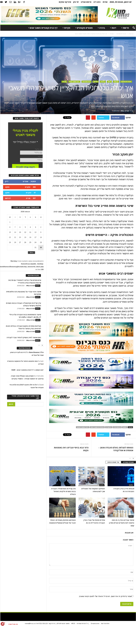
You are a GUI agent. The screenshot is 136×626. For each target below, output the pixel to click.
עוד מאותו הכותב (113, 462)
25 (30, 242)
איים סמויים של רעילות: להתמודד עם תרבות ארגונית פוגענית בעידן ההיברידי (24, 281)
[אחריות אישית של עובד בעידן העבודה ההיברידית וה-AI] (91, 508)
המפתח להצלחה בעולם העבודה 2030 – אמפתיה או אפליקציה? (115, 449)
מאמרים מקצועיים (85, 28)
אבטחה (116, 81)
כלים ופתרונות (86, 81)
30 (41, 247)
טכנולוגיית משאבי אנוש (97, 427)
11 (30, 232)
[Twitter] (6, 2)
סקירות (67, 28)
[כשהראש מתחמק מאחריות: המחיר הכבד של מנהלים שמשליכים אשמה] (62, 508)
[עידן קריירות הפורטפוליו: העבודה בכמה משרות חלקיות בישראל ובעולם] (62, 476)
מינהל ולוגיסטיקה (126, 81)
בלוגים (103, 81)
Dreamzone (95, 623)
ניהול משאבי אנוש (74, 81)
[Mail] (10, 2)
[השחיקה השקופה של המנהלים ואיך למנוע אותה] (91, 476)
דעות (114, 28)
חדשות (126, 28)
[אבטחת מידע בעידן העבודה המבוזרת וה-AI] (121, 476)
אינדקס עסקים (65, 2)
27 (20, 242)
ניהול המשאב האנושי (82, 427)
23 (41, 242)
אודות (105, 2)
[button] (132, 28)
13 (20, 232)
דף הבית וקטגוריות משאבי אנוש (44, 28)
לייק (6, 181)
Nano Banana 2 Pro (36, 352)
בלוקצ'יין (108, 427)
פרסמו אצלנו (86, 2)
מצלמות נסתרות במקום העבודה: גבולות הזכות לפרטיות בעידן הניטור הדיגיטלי (23, 327)
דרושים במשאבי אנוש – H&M (22, 370)
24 (35, 242)
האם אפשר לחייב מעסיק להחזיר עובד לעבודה (24, 337)
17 (35, 237)
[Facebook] (24, 2)
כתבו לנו (97, 2)
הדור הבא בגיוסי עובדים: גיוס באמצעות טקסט (71, 449)
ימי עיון (76, 2)
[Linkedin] (15, 2)
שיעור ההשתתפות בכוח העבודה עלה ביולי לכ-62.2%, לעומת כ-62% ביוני (25, 315)
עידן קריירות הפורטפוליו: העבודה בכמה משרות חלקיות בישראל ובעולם (63, 491)
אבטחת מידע (117, 427)
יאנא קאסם (39, 370)
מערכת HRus (124, 111)
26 (25, 242)
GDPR (124, 427)
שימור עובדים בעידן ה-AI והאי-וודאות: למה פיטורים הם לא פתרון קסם (121, 523)
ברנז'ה (102, 28)
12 (25, 232)
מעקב (7, 187)
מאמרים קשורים (128, 462)
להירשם (8, 198)
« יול (31, 252)
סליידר (64, 81)
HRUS (73, 623)
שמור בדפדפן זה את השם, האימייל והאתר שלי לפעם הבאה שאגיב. (105, 596)
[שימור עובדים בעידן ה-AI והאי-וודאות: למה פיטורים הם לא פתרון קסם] (121, 508)
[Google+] (19, 2)
